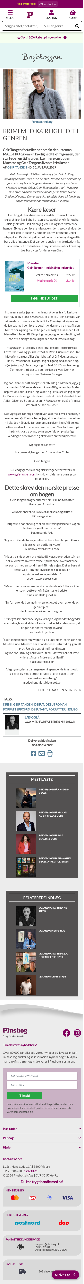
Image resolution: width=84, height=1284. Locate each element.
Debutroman (56, 704)
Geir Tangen (17, 167)
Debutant (39, 709)
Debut (39, 704)
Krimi (7, 704)
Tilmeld (24, 1095)
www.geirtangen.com (21, 474)
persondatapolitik (23, 1111)
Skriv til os (31, 1171)
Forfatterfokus (16, 709)
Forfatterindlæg (63, 709)
